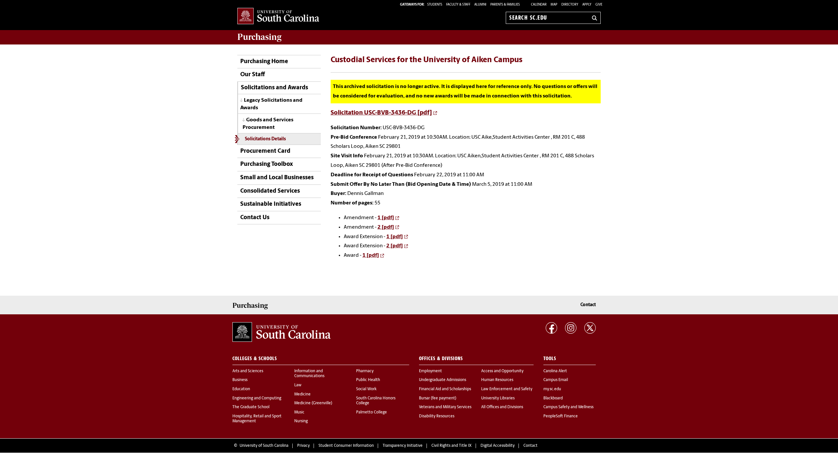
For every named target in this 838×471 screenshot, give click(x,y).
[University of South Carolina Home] (278, 16)
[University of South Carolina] (281, 332)
